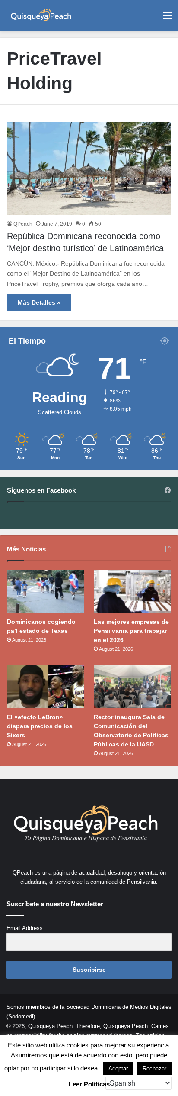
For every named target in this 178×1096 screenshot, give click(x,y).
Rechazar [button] (154, 1068)
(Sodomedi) (20, 1016)
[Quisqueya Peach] (41, 15)
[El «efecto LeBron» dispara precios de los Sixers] (45, 686)
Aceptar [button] (118, 1068)
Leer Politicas (89, 1084)
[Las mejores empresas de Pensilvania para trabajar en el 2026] (132, 591)
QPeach (22, 224)
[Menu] (167, 18)
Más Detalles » (39, 302)
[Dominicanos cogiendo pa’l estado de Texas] (45, 591)
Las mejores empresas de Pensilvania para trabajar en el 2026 (131, 630)
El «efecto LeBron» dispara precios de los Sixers (40, 726)
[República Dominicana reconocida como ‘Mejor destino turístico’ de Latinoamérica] (89, 168)
